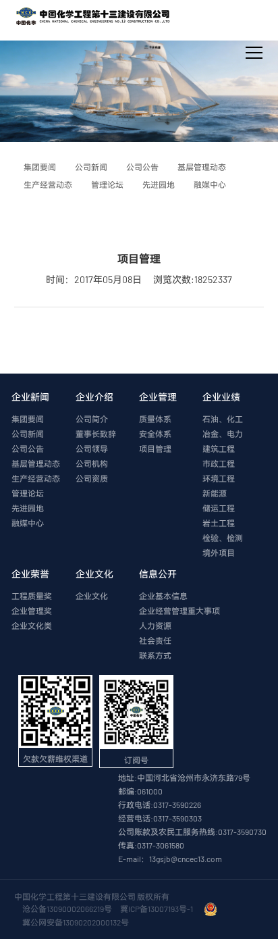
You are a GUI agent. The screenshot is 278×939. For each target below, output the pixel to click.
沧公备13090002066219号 (67, 908)
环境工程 (218, 478)
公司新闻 (27, 433)
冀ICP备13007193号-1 (158, 908)
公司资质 (92, 478)
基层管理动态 (35, 463)
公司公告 (27, 448)
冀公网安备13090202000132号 (77, 922)
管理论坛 (27, 493)
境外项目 (218, 552)
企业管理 (158, 397)
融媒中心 (27, 523)
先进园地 (27, 508)
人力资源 (155, 625)
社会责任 (155, 640)
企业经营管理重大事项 (179, 610)
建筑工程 (218, 448)
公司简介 (92, 419)
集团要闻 (27, 419)
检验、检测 (222, 537)
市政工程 (218, 463)
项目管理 (155, 448)
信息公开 (158, 574)
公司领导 (92, 448)
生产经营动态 (35, 478)
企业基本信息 (163, 596)
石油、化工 (222, 419)
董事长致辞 (96, 433)
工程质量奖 (31, 596)
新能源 (214, 493)
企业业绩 (221, 397)
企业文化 (94, 574)
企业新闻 (30, 397)
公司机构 (92, 463)
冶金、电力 (222, 433)
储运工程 (218, 508)
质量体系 (155, 419)
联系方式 (155, 655)
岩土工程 (218, 523)
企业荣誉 (30, 574)
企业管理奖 (31, 610)
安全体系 (155, 433)
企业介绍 (94, 397)
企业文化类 (31, 625)
